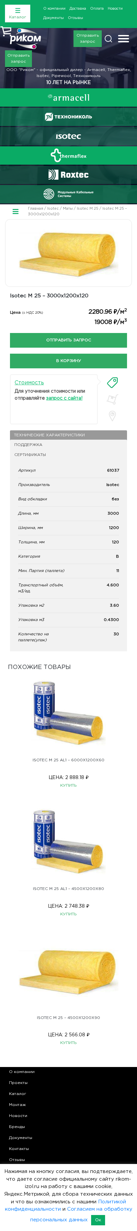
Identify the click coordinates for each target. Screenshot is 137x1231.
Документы (53, 18)
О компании (54, 8)
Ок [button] (98, 1220)
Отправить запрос (87, 38)
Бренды (17, 1127)
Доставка (77, 8)
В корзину (68, 361)
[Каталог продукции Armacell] (68, 97)
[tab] (112, 382)
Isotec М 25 (87, 208)
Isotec (53, 208)
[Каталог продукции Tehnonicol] (68, 117)
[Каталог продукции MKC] (68, 194)
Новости (115, 8)
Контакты (19, 1149)
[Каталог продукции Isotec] (68, 136)
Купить (68, 785)
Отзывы (75, 18)
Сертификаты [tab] (30, 455)
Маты (68, 208)
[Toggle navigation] (123, 39)
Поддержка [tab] (28, 445)
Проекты (18, 1083)
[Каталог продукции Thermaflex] (68, 155)
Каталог (17, 1094)
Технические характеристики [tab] (49, 435)
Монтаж (17, 1105)
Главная (35, 208)
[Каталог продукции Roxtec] (68, 175)
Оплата (97, 8)
